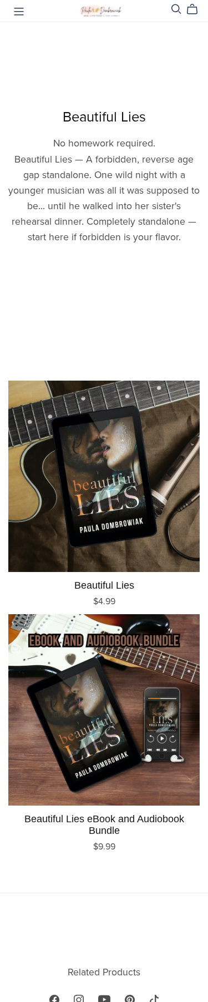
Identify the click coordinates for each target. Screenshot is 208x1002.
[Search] (176, 9)
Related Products (104, 972)
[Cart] (196, 9)
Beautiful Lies (104, 585)
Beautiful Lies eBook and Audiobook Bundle (104, 824)
